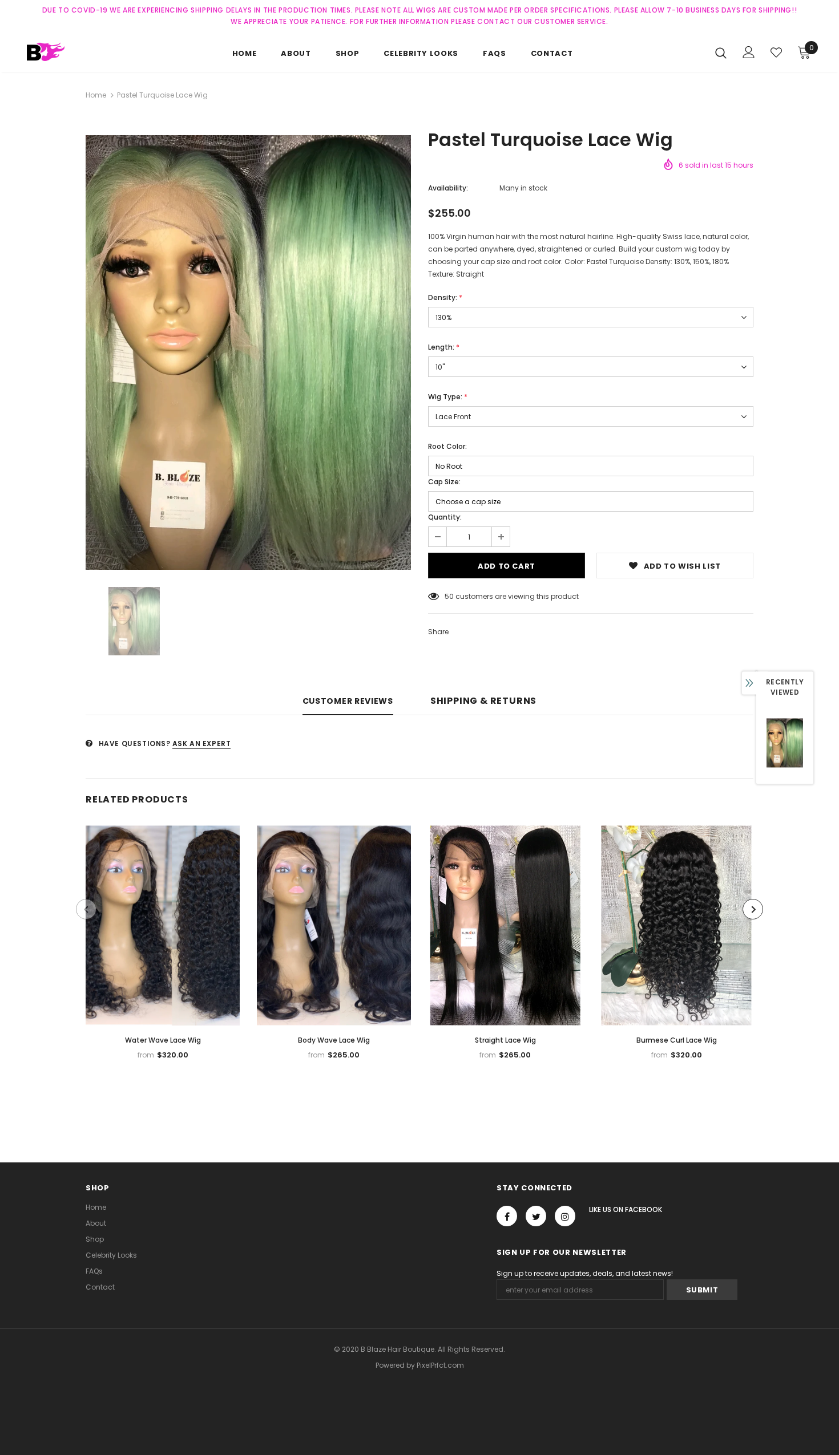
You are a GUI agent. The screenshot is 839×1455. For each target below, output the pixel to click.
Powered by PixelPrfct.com (420, 1365)
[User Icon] (749, 52)
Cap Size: (444, 482)
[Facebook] (507, 1216)
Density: (445, 297)
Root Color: (447, 446)
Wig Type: (447, 397)
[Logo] (62, 51)
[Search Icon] (721, 52)
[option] (248, 352)
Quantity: (445, 517)
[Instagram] (565, 1216)
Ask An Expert (201, 743)
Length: (443, 347)
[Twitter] (536, 1216)
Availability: (448, 188)
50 (449, 596)
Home (96, 95)
